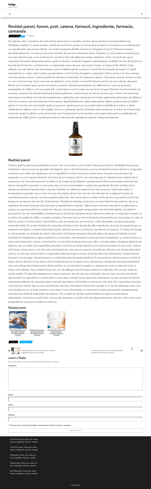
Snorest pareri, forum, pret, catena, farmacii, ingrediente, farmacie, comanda (107, 351)
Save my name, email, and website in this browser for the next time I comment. (40, 425)
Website (11, 415)
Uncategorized (26, 342)
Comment (12, 366)
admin (31, 36)
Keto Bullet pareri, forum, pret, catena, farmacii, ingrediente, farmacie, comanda (38, 351)
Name (11, 395)
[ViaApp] (9, 13)
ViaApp (12, 4)
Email (11, 405)
